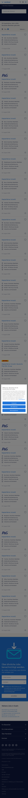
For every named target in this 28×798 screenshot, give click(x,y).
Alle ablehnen (14, 406)
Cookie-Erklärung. (21, 399)
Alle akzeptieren (14, 410)
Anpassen (14, 403)
